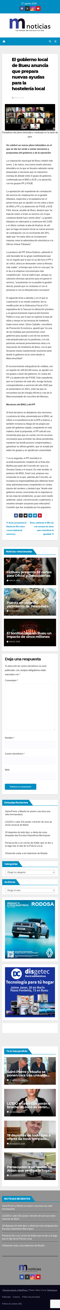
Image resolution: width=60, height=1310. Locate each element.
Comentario (11, 680)
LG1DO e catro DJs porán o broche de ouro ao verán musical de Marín (28, 1107)
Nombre (9, 738)
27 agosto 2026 (17, 1080)
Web (7, 770)
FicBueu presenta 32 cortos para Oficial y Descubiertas (29, 574)
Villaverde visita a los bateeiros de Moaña (26, 853)
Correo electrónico (15, 754)
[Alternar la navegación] (55, 41)
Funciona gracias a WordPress (15, 1290)
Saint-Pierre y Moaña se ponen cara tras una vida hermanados (27, 1075)
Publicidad (6, 1297)
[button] (50, 41)
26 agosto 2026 (17, 1112)
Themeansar (52, 1290)
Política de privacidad (31, 1297)
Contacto (16, 1297)
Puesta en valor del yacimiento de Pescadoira (28, 604)
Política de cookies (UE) (12, 1304)
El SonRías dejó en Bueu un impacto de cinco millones (29, 635)
